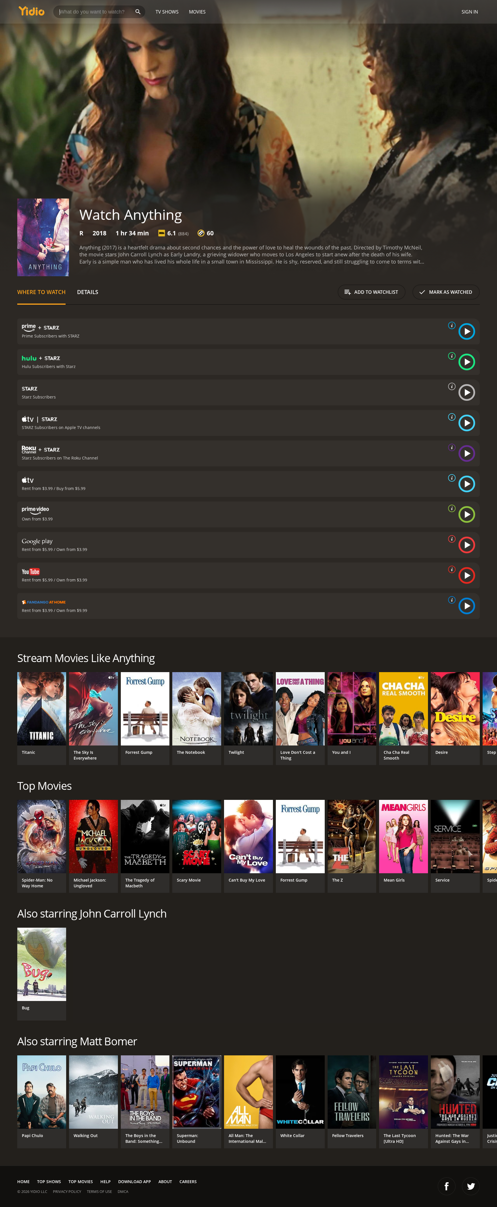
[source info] (451, 325)
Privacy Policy (67, 1191)
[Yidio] (32, 13)
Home (23, 1181)
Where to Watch (41, 292)
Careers (188, 1181)
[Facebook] (447, 1186)
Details (87, 292)
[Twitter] (471, 1186)
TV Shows (167, 12)
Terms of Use (99, 1191)
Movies (197, 12)
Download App (134, 1181)
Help (105, 1181)
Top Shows (49, 1181)
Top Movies (80, 1181)
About (165, 1181)
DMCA (123, 1191)
